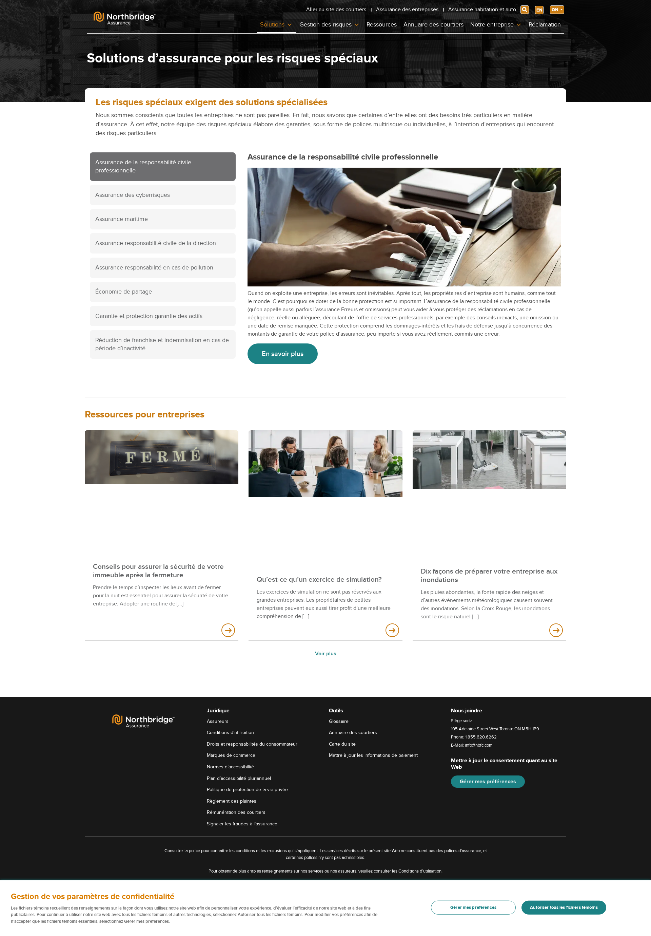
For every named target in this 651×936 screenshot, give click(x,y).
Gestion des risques (325, 24)
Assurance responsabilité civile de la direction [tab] (155, 243)
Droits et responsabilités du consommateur (252, 744)
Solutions (272, 24)
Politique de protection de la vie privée (247, 789)
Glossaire (339, 721)
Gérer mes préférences (488, 781)
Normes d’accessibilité (230, 767)
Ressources (382, 24)
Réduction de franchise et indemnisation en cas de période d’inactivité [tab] (162, 344)
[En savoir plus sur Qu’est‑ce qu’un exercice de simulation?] (392, 630)
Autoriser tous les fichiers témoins (564, 907)
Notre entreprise (492, 24)
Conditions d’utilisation (230, 732)
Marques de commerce (231, 755)
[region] (325, 908)
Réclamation (545, 24)
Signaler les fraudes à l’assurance (242, 824)
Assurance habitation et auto (482, 9)
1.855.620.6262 (481, 737)
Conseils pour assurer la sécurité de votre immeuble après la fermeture (158, 570)
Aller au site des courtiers (336, 9)
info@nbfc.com (479, 745)
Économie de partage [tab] (123, 291)
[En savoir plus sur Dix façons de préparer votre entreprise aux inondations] (556, 630)
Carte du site (342, 744)
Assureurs (218, 721)
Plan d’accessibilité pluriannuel (239, 778)
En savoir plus (282, 354)
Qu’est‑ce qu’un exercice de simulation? (319, 579)
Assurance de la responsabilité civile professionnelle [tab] (143, 166)
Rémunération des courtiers (236, 812)
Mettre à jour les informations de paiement (373, 755)
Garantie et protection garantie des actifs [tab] (148, 316)
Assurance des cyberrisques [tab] (132, 195)
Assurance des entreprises (407, 9)
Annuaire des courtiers (433, 24)
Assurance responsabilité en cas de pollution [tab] (154, 267)
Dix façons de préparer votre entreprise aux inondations (489, 575)
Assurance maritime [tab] (121, 219)
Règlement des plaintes (231, 801)
